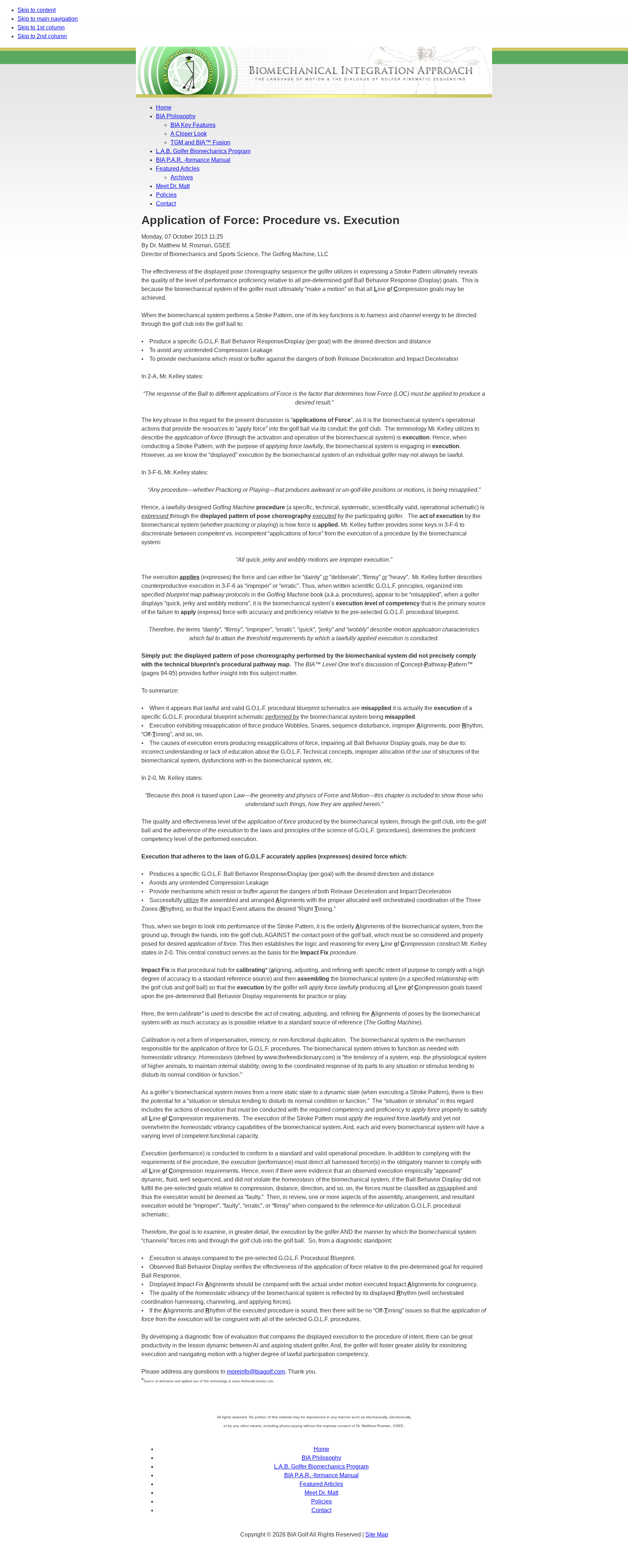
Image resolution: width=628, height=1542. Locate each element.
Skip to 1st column (41, 27)
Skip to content (36, 10)
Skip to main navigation (47, 19)
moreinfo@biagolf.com (256, 1371)
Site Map (376, 1534)
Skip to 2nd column (42, 36)
